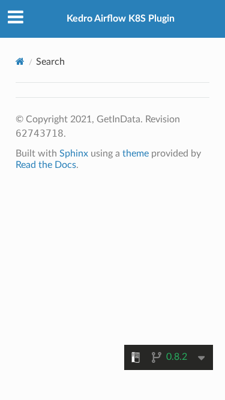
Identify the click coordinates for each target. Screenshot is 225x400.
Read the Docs (46, 165)
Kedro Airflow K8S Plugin (121, 18)
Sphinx (73, 153)
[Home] (20, 61)
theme (135, 153)
